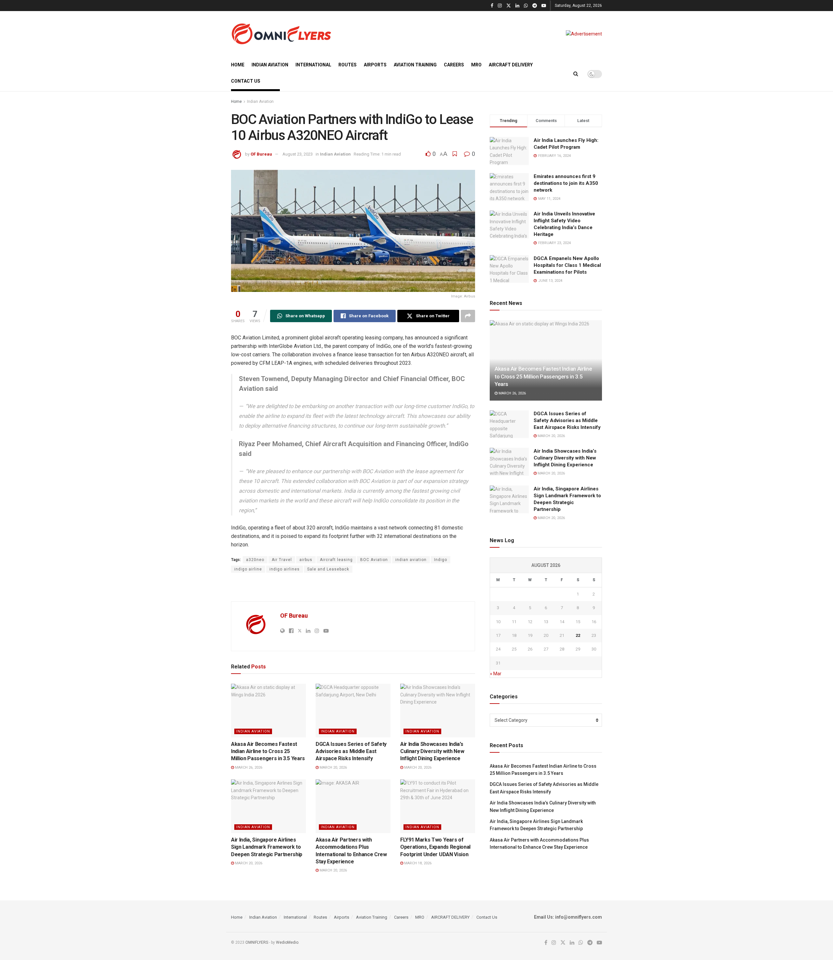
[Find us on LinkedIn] (517, 5)
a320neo (255, 559)
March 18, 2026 (417, 863)
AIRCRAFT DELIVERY (511, 64)
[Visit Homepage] (281, 33)
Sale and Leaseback (328, 569)
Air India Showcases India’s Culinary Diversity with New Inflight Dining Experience (432, 751)
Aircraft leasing (336, 559)
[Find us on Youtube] (543, 5)
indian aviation (411, 559)
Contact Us (245, 81)
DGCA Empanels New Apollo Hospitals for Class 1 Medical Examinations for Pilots (567, 265)
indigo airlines (284, 569)
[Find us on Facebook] (492, 5)
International (313, 64)
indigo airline (248, 569)
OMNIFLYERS (256, 942)
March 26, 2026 (248, 767)
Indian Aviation (270, 64)
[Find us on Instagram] (500, 5)
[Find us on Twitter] (508, 5)
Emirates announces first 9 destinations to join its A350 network (566, 183)
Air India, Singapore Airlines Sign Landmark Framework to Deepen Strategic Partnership (266, 847)
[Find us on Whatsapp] (526, 5)
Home (237, 64)
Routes (347, 64)
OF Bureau (261, 154)
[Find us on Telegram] (534, 5)
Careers (454, 64)
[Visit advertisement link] (584, 34)
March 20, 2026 (333, 767)
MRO (476, 64)
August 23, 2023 (297, 154)
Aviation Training (415, 64)
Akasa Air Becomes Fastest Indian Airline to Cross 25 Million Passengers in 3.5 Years (268, 751)
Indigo (440, 559)
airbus (305, 559)
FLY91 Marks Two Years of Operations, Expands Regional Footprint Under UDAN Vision (435, 847)
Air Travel (282, 559)
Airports (375, 64)
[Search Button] (575, 74)
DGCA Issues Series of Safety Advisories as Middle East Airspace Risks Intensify (351, 751)
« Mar (495, 673)
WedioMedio (287, 942)
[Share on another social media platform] (468, 316)
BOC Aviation (374, 559)
